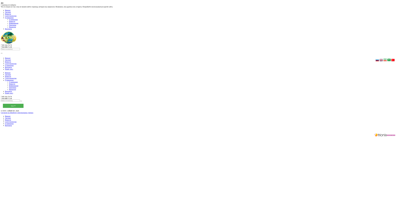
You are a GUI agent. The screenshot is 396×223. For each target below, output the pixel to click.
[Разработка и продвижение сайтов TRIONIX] (198, 135)
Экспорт (8, 12)
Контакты (8, 29)
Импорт (8, 10)
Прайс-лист (9, 69)
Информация (13, 23)
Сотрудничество (10, 16)
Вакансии (12, 27)
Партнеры (12, 25)
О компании (9, 18)
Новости (8, 14)
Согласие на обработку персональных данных (17, 113)
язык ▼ (13, 106)
